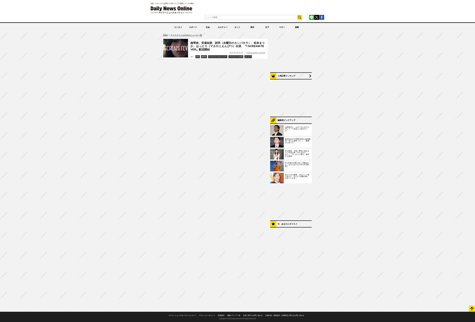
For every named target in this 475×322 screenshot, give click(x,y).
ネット (237, 27)
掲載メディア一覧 (233, 315)
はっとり (248, 57)
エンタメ (178, 27)
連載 (297, 27)
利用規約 (221, 315)
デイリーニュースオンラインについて (182, 315)
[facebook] (321, 17)
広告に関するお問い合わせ (252, 315)
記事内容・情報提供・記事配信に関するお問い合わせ (284, 315)
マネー (282, 27)
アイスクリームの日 (236, 57)
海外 (252, 27)
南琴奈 (204, 57)
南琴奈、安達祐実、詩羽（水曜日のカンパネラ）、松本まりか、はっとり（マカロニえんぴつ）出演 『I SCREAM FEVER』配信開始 (227, 46)
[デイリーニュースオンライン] (171, 8)
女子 (267, 27)
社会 (208, 27)
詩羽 (197, 57)
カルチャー (223, 27)
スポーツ (193, 27)
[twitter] (316, 17)
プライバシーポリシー (207, 315)
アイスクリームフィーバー (218, 57)
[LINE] (311, 17)
